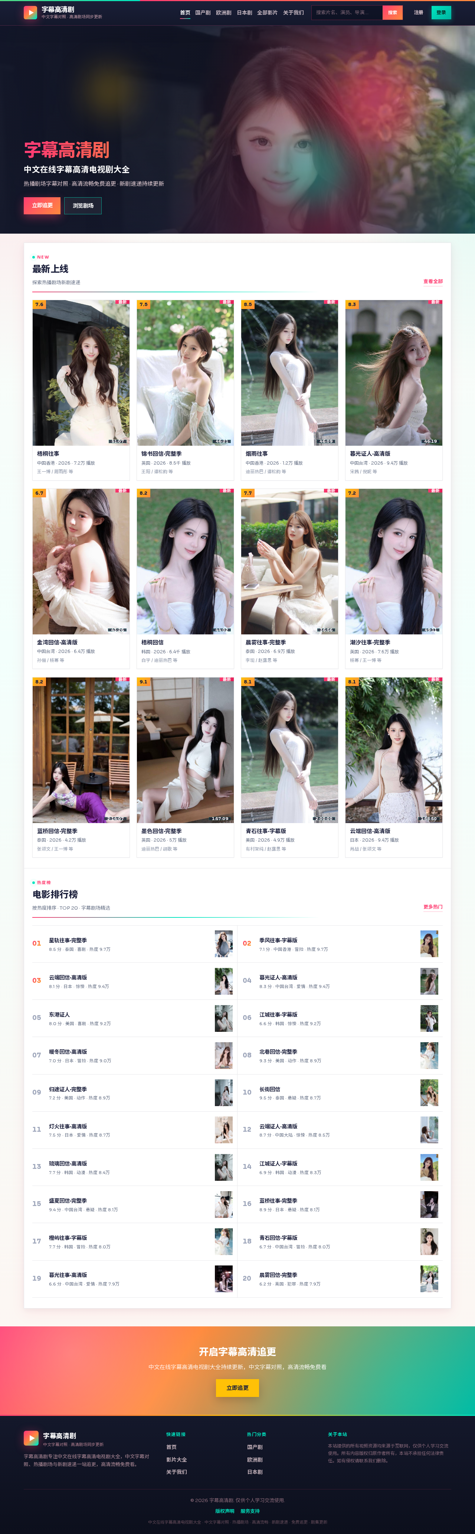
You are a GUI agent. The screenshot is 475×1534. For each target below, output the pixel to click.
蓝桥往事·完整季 (278, 1200)
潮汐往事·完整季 (370, 642)
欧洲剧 (224, 12)
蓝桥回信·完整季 (57, 830)
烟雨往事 (257, 453)
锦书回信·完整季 (161, 453)
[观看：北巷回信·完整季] (429, 1055)
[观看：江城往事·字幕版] (429, 1018)
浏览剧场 (83, 205)
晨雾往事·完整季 (266, 642)
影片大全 (176, 1459)
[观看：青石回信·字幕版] (429, 1241)
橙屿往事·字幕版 (68, 1238)
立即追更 (42, 205)
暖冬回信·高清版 (68, 1052)
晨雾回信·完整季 (278, 1275)
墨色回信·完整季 (161, 830)
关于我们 (293, 12)
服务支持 (250, 1511)
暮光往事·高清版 (68, 1275)
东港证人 (59, 1014)
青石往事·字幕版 (266, 830)
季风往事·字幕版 (278, 940)
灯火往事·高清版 (68, 1126)
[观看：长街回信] (429, 1092)
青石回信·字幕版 (278, 1238)
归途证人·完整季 (68, 1089)
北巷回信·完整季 (278, 1052)
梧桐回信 (152, 642)
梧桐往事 (48, 453)
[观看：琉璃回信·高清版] (224, 1167)
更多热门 (433, 907)
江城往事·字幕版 (278, 1014)
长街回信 (269, 1089)
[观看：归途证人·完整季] (224, 1092)
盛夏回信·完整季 (68, 1200)
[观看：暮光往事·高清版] (224, 1278)
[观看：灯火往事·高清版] (224, 1130)
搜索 (392, 12)
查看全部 (433, 281)
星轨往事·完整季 (68, 940)
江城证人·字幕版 (278, 1163)
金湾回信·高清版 (57, 642)
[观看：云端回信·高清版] (224, 981)
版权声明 (225, 1511)
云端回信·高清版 (370, 830)
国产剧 (203, 12)
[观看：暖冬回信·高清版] (224, 1055)
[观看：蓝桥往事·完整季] (429, 1204)
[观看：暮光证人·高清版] (429, 981)
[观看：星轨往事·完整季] (224, 943)
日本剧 (244, 12)
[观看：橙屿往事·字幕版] (224, 1241)
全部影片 (267, 12)
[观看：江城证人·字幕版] (429, 1167)
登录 (441, 12)
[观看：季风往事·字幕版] (429, 943)
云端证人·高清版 (278, 1126)
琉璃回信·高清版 (68, 1163)
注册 (418, 12)
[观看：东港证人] (224, 1018)
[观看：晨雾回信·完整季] (429, 1278)
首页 (185, 12)
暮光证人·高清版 (370, 453)
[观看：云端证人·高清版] (429, 1130)
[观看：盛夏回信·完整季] (224, 1204)
